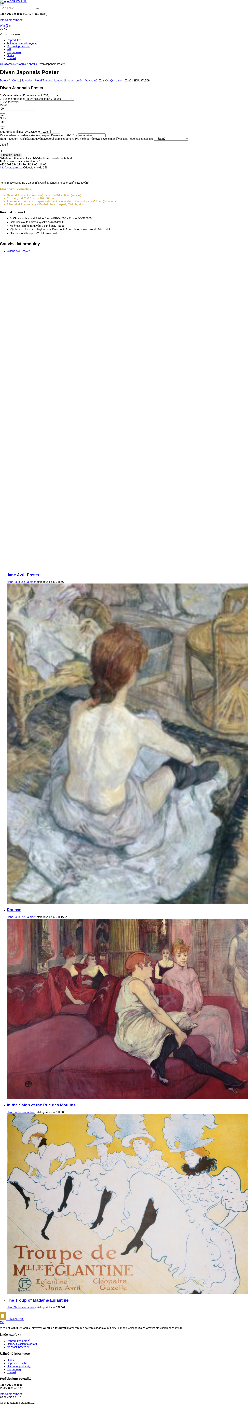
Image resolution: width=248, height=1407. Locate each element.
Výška (3, 105)
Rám (3, 138)
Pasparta (5, 135)
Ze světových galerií (111, 80)
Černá (16, 80)
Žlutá (128, 80)
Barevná (5, 80)
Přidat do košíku (11, 154)
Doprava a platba (17, 1363)
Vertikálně (91, 80)
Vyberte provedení (12, 98)
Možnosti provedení (18, 46)
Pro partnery (14, 52)
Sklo (2, 131)
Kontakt (11, 58)
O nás (10, 55)
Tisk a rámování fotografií (22, 43)
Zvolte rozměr (9, 102)
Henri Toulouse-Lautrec (49, 80)
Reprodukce (14, 40)
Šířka (3, 118)
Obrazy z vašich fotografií (22, 1344)
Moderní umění (74, 80)
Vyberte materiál (11, 95)
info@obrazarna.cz (11, 20)
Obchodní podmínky (19, 1366)
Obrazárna (6, 64)
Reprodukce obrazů (25, 64)
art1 (9, 49)
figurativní (27, 80)
